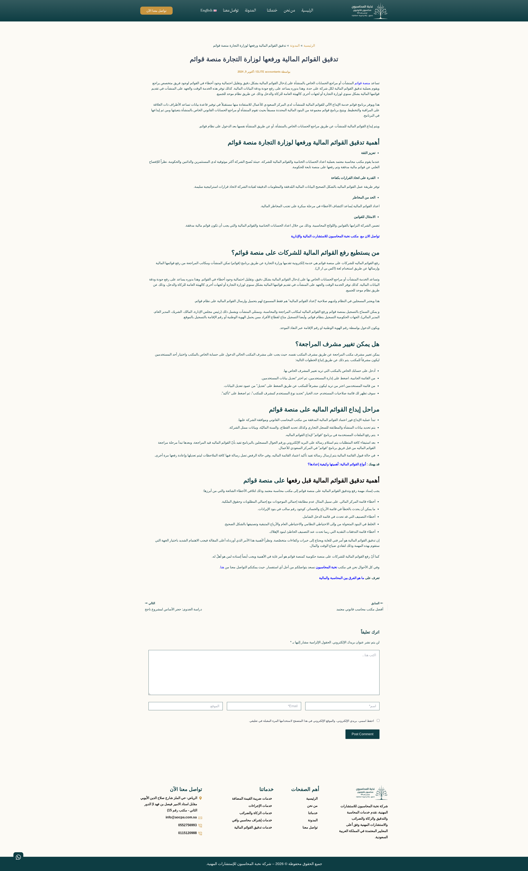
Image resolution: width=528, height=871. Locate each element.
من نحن (289, 10)
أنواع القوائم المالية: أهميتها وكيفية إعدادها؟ (337, 464)
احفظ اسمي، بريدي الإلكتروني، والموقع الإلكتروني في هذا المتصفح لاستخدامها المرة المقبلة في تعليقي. (311, 720)
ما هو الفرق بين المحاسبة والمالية (341, 578)
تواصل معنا (231, 10)
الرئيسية (307, 10)
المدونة (250, 10)
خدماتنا (272, 10)
